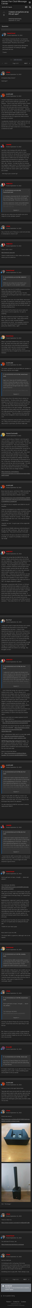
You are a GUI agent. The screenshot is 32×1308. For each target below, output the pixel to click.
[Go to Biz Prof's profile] (3, 621)
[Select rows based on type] (11, 60)
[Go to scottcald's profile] (3, 95)
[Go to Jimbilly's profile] (3, 145)
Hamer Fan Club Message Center (14, 2)
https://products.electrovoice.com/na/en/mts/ (17, 721)
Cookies (23, 1301)
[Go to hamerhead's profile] (4, 34)
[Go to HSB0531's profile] (3, 184)
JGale (22, 1057)
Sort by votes (17, 59)
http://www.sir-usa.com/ (8, 252)
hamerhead (17, 18)
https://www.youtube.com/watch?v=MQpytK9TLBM (15, 1222)
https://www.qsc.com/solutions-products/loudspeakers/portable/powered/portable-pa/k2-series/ (15, 473)
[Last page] (29, 63)
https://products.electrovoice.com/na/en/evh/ (15, 723)
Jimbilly (23, 954)
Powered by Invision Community (16, 1305)
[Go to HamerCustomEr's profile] (3, 434)
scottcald (9, 94)
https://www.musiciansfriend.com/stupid (12, 1244)
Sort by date (26, 59)
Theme (8, 1301)
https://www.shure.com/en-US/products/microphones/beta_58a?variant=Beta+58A (15, 729)
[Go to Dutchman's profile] (3, 337)
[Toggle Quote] (4, 190)
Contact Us (16, 1301)
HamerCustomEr (12, 433)
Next (26, 63)
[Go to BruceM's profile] (3, 1048)
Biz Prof (9, 620)
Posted (14, 35)
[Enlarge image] (16, 1142)
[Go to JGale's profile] (3, 73)
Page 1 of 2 (16, 63)
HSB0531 (23, 277)
